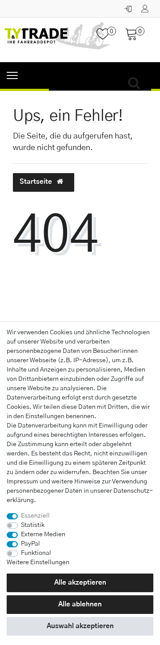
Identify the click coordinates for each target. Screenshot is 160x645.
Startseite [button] (37, 181)
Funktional (36, 553)
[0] (106, 38)
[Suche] (136, 83)
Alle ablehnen (80, 604)
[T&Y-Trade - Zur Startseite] (58, 40)
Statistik (32, 525)
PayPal (30, 544)
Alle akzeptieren (80, 582)
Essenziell (35, 516)
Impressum (22, 482)
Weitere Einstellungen (38, 562)
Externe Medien (43, 534)
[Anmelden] (129, 6)
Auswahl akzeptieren (80, 626)
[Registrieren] (146, 6)
